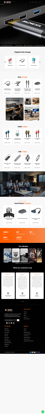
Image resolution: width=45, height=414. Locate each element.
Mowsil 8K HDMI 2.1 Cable (27, 139)
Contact (25, 330)
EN (39, 2)
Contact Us (25, 317)
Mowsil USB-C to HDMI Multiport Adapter (27, 164)
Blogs (25, 315)
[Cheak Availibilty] (18, 320)
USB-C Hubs (6, 339)
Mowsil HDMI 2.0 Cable (7, 139)
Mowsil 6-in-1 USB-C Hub (37, 164)
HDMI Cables (6, 328)
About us (25, 328)
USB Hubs (6, 335)
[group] (8, 255)
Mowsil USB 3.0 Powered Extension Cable (9, 219)
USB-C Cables (6, 337)
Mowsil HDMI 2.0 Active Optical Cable (17, 139)
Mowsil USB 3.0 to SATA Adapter (36, 219)
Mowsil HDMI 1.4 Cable (37, 139)
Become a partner (27, 318)
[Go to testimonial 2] (23, 301)
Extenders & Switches (7, 342)
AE (34, 2)
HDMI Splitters (6, 344)
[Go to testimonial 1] (21, 301)
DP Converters (6, 332)
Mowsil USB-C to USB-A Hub (17, 164)
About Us (25, 313)
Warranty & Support (27, 337)
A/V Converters (6, 330)
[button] (30, 2)
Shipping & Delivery (27, 332)
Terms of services (27, 339)
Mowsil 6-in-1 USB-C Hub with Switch (7, 164)
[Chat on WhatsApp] (42, 411)
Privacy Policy (26, 335)
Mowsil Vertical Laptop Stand (17, 89)
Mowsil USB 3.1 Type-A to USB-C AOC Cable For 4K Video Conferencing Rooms (7, 89)
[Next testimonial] (26, 301)
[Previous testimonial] (19, 301)
